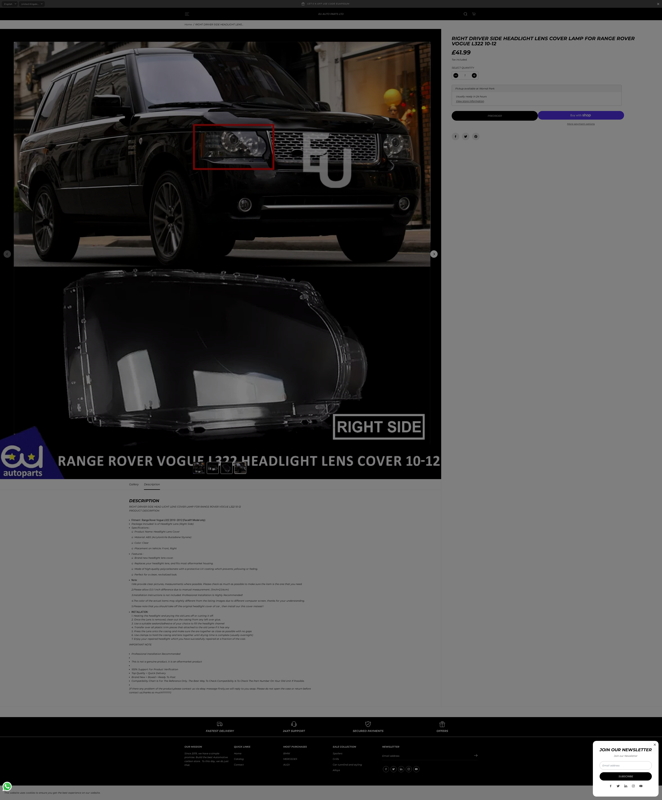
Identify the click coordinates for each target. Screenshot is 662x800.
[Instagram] (633, 786)
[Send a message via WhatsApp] (7, 786)
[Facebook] (610, 786)
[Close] (655, 744)
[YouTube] (641, 786)
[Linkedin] (626, 786)
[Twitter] (618, 786)
